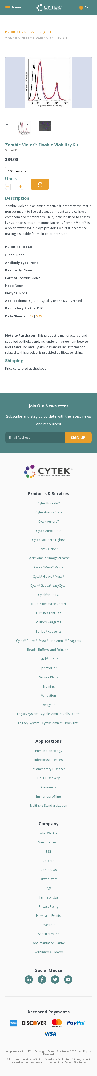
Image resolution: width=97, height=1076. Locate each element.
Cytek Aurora (48, 521)
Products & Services (23, 32)
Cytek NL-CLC (48, 595)
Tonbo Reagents (48, 631)
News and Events (48, 915)
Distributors (48, 879)
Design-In (48, 704)
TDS (30, 316)
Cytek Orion (48, 549)
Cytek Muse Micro (48, 567)
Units (11, 178)
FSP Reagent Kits (48, 613)
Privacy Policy (48, 906)
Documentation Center (48, 943)
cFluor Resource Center (48, 604)
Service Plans (48, 677)
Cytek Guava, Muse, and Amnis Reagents (48, 640)
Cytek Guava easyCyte (48, 585)
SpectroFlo (48, 668)
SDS (39, 316)
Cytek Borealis (49, 503)
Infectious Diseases (48, 760)
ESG (48, 851)
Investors (48, 925)
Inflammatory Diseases (48, 769)
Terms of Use (48, 897)
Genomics (48, 787)
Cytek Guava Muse (48, 576)
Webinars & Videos (49, 952)
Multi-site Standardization (48, 805)
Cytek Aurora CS (48, 531)
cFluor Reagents (48, 622)
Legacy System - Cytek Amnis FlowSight (48, 723)
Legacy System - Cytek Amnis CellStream (48, 714)
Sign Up (78, 437)
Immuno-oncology (48, 751)
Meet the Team (48, 842)
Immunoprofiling (48, 796)
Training (49, 686)
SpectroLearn (48, 934)
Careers (48, 861)
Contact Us (49, 870)
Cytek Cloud (48, 659)
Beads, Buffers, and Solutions (48, 649)
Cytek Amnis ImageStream (48, 558)
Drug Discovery (48, 778)
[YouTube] (68, 979)
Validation (48, 695)
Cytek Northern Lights (48, 540)
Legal (49, 888)
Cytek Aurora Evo (48, 512)
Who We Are (49, 833)
